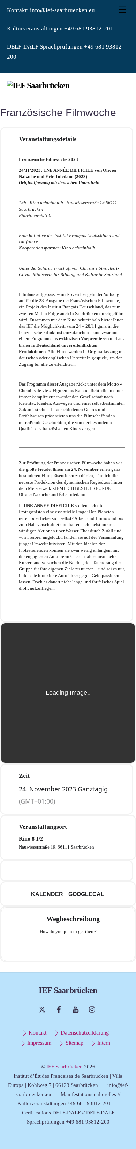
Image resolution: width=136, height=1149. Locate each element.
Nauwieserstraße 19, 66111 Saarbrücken (56, 847)
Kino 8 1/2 (31, 839)
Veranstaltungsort (43, 826)
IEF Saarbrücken (64, 1066)
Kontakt (36, 1033)
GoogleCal (86, 894)
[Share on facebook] (45, 871)
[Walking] (82, 947)
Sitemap (73, 1043)
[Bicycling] (95, 947)
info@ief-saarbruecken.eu (62, 10)
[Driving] (54, 947)
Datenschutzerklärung (84, 1033)
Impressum (38, 1043)
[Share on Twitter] (59, 871)
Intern (103, 1043)
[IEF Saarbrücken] (38, 85)
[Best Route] (41, 947)
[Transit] (68, 947)
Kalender (47, 894)
